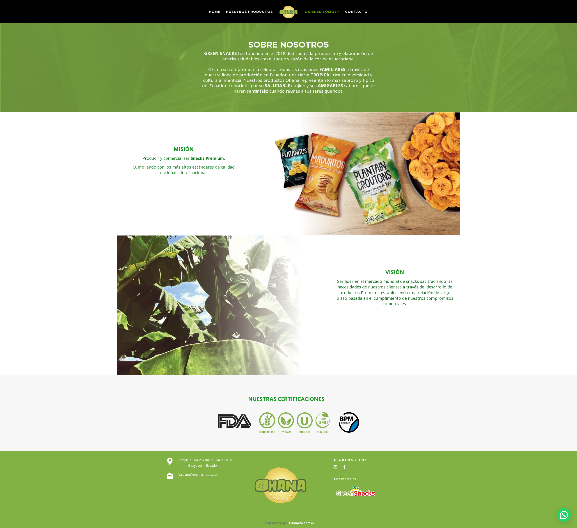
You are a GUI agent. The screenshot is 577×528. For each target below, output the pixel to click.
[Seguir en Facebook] (344, 467)
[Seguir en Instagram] (335, 467)
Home (214, 12)
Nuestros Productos (249, 12)
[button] (564, 515)
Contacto (356, 12)
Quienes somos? (322, 12)
